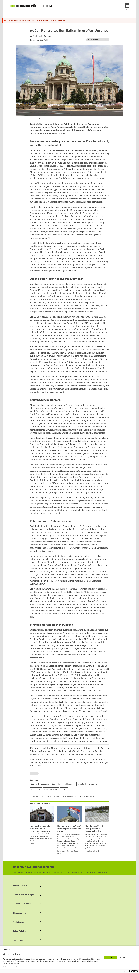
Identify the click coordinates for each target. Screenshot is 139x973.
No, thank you (125, 957)
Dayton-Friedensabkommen (63, 784)
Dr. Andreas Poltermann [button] (41, 36)
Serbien (64, 789)
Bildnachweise (47, 118)
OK (111, 957)
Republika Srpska (51, 789)
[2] (84, 639)
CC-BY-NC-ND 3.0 (85, 796)
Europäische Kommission (87, 784)
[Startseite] (31, 5)
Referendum (36, 789)
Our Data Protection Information (12, 967)
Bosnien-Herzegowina (40, 784)
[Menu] (127, 5)
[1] (48, 238)
